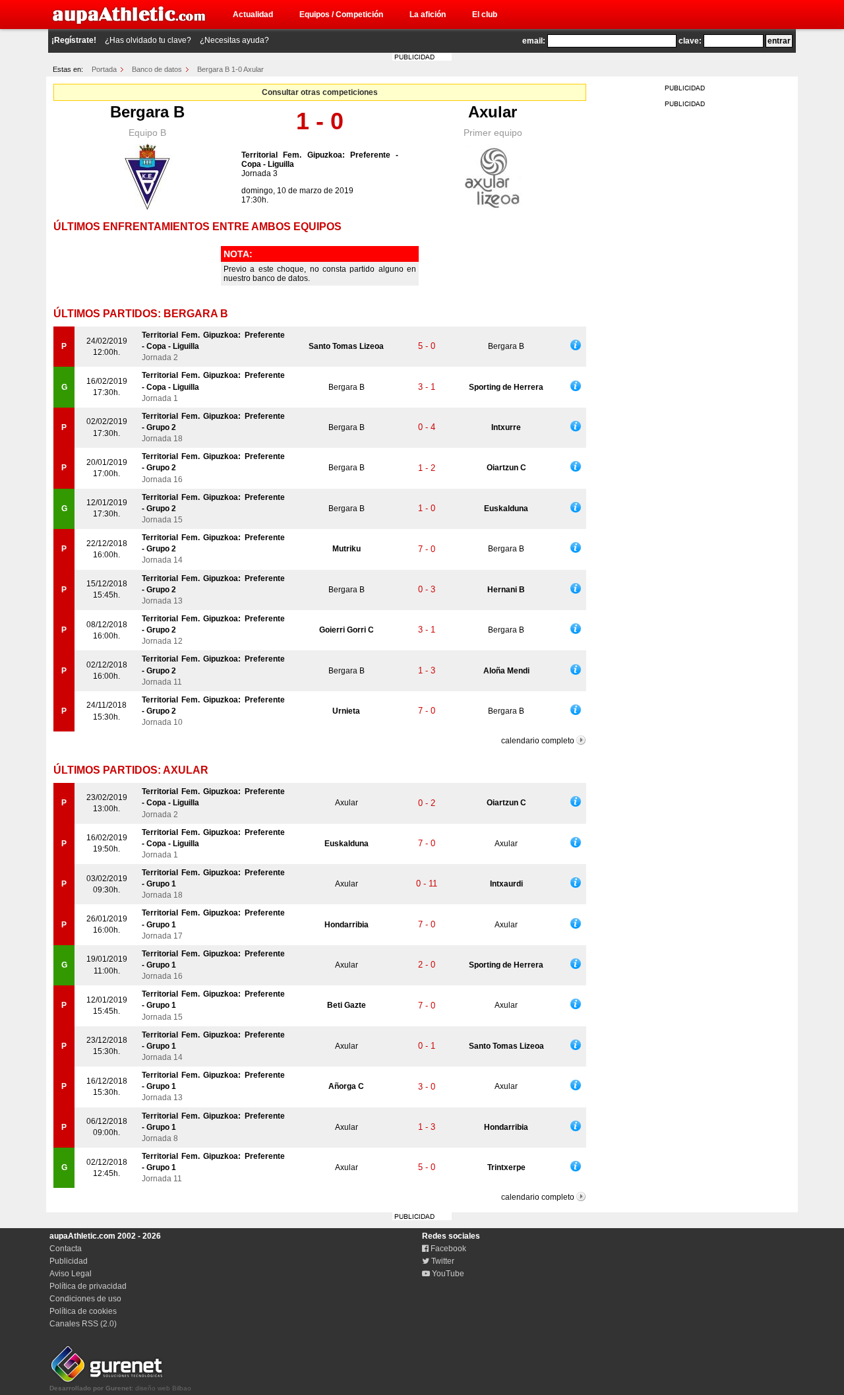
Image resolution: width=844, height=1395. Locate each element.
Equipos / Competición (341, 14)
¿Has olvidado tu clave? (148, 40)
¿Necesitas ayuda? (234, 40)
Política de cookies (83, 1311)
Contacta (65, 1248)
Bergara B (147, 112)
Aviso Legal (70, 1273)
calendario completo (537, 740)
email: (533, 41)
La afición (427, 14)
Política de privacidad (88, 1286)
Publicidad (68, 1261)
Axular (492, 112)
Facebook (447, 1248)
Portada (104, 69)
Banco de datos (157, 69)
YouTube (447, 1273)
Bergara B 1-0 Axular (230, 69)
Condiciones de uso (85, 1298)
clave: (690, 41)
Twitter (441, 1261)
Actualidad (253, 14)
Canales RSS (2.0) (83, 1323)
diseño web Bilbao (120, 1388)
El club (484, 14)
